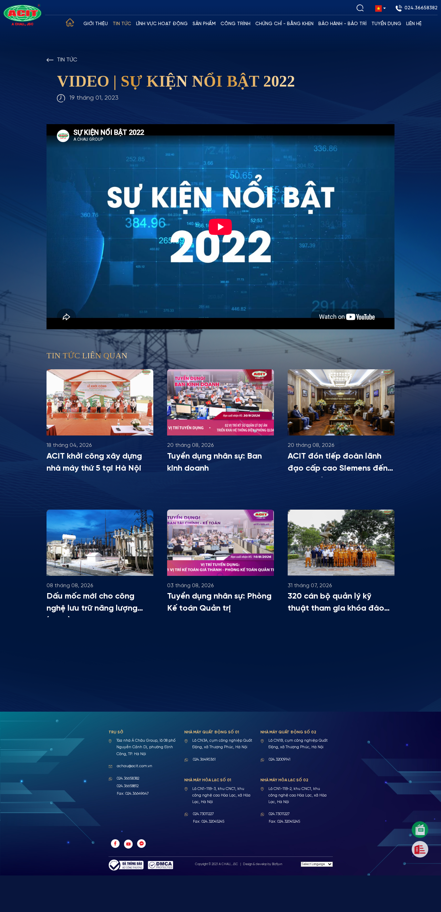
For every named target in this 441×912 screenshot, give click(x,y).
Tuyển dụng (386, 24)
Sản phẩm (204, 24)
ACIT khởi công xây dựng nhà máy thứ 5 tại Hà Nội (94, 462)
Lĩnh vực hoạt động (162, 24)
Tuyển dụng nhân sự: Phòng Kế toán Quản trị (219, 602)
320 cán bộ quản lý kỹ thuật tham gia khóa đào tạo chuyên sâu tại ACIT (336, 604)
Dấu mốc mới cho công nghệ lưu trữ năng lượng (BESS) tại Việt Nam (92, 604)
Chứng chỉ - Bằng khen (284, 24)
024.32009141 (279, 760)
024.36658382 (421, 8)
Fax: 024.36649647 (132, 794)
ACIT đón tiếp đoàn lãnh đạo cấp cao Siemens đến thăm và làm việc (338, 464)
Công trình (235, 24)
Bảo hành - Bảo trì (342, 24)
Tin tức (122, 24)
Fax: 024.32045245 (208, 822)
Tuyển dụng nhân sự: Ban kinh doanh (214, 462)
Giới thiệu (95, 24)
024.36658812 (128, 786)
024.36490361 (204, 760)
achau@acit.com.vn (134, 766)
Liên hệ (414, 24)
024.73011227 (203, 814)
